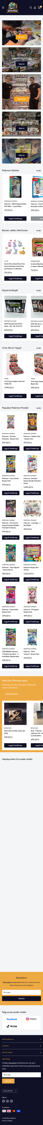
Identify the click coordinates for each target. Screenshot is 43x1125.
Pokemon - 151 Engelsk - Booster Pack (31, 611)
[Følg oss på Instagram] (7, 1101)
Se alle (38, 171)
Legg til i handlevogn (15, 218)
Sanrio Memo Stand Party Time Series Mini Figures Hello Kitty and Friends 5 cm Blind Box (14, 266)
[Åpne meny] (3, 7)
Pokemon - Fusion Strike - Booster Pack (10, 611)
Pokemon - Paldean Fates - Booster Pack (32, 437)
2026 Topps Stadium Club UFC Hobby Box (14, 382)
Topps (6, 378)
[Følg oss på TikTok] (11, 1101)
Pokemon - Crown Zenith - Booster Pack (10, 480)
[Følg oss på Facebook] (3, 1101)
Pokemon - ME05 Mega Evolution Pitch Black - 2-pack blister (15, 205)
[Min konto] (35, 7)
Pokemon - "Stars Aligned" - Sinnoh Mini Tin (10, 569)
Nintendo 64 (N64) (10, 321)
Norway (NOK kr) (8, 1091)
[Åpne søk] (31, 7)
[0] (39, 7)
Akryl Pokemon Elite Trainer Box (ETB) (14, 732)
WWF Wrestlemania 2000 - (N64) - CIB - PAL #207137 (13, 325)
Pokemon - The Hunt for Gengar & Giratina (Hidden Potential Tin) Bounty (10, 525)
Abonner (21, 998)
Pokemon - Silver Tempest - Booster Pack (31, 653)
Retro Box (7, 728)
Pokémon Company (10, 201)
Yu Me (6, 261)
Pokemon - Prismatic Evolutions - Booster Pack (10, 437)
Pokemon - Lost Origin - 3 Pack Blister (32, 524)
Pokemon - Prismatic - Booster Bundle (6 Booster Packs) (32, 481)
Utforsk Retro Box (11, 694)
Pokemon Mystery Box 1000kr (31, 569)
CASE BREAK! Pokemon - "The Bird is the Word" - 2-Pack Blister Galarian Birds (10, 654)
